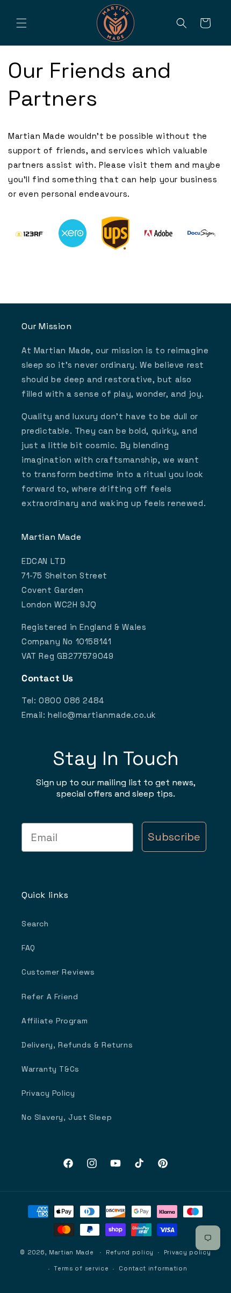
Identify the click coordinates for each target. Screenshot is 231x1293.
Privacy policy (187, 1252)
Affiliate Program (54, 1021)
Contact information (153, 1268)
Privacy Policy (48, 1093)
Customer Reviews (58, 972)
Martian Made (71, 1251)
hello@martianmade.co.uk (102, 715)
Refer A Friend (49, 996)
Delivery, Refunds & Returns (77, 1045)
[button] (21, 23)
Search (35, 923)
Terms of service (81, 1268)
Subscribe (174, 837)
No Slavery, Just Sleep (66, 1117)
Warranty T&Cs (50, 1069)
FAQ (28, 948)
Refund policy (130, 1252)
